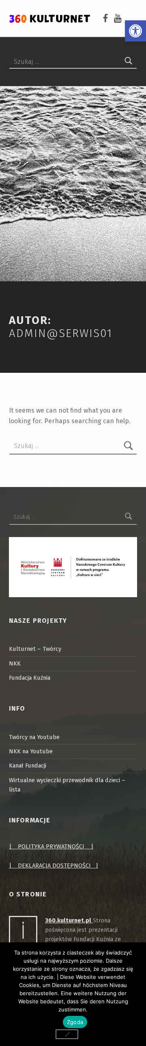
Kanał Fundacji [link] (27, 765)
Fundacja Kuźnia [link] (29, 677)
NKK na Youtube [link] (31, 751)
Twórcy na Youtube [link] (34, 737)
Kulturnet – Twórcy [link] (35, 648)
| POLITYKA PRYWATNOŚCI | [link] (51, 846)
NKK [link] (15, 663)
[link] (135, 30)
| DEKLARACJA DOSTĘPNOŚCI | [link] (53, 865)
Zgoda (75, 1022)
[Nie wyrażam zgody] (67, 1034)
